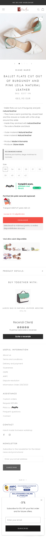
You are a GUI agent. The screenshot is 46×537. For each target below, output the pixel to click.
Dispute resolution (11, 380)
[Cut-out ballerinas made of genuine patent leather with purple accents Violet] (7, 243)
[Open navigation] (3, 9)
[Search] (38, 9)
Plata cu (6, 407)
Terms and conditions (12, 359)
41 (19, 175)
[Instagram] (10, 434)
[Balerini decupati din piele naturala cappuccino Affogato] (16, 253)
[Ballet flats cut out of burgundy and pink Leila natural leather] (16, 243)
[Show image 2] (21, 63)
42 (25, 175)
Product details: (13, 271)
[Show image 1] (19, 63)
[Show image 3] (24, 63)
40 (12, 175)
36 (26, 169)
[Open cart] (43, 9)
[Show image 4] (26, 63)
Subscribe (23, 528)
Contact (7, 416)
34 (12, 169)
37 (33, 169)
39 (5, 175)
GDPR (5, 372)
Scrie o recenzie (23, 336)
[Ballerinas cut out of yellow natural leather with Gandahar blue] (35, 243)
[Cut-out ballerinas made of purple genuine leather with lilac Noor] (7, 253)
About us (7, 355)
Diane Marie (23, 70)
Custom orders (10, 399)
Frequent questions (11, 411)
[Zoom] (41, 19)
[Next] (31, 63)
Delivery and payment (13, 363)
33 (5, 169)
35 (19, 169)
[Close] (41, 500)
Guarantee (8, 367)
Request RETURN (10, 403)
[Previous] (14, 63)
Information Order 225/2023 (15, 384)
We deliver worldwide (23, 3)
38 (40, 169)
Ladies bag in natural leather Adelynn (23, 308)
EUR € (22, 480)
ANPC (5, 376)
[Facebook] (4, 434)
